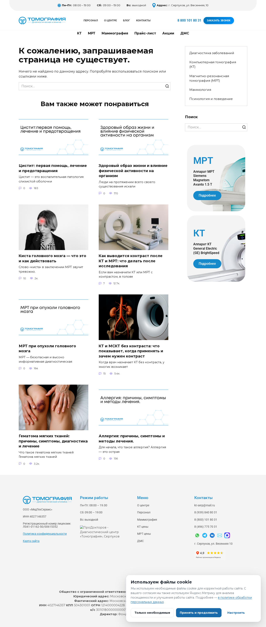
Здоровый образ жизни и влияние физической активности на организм (133, 170)
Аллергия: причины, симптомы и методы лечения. (132, 438)
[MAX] (227, 535)
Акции (168, 33)
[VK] (212, 535)
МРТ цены (144, 534)
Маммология (200, 90)
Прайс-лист (145, 33)
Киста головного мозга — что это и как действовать (52, 258)
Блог (126, 20)
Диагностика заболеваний (211, 53)
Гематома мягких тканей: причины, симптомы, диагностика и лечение (53, 441)
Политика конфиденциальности (45, 534)
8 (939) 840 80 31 (205, 512)
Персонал (91, 20)
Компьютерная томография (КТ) (212, 64)
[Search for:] (94, 86)
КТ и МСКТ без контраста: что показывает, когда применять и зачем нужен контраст (131, 351)
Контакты (143, 20)
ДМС (184, 33)
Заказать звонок (219, 20)
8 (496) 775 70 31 (205, 527)
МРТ (91, 33)
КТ (79, 33)
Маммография (115, 33)
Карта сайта (31, 541)
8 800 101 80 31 (189, 20)
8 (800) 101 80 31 (205, 519)
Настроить (236, 613)
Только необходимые (152, 613)
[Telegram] (205, 535)
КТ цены (142, 527)
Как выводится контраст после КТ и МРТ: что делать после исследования (131, 261)
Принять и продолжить (199, 613)
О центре (110, 20)
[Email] (220, 535)
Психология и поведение (211, 99)
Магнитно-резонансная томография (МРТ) (209, 78)
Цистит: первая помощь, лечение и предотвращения (53, 168)
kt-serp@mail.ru (204, 505)
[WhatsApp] (197, 535)
